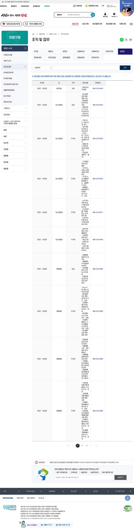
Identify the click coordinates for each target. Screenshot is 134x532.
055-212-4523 (98, 311)
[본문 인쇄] (131, 40)
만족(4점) (74, 472)
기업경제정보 (25, 6)
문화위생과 (37, 58)
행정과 (50, 51)
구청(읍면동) (51, 491)
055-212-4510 (98, 88)
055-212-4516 (98, 240)
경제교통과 (66, 58)
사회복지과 (80, 51)
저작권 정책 (20, 498)
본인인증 (105, 16)
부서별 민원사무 (8, 72)
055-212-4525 (98, 411)
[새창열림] (102, 6)
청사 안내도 (7, 96)
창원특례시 (3, 6)
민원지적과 (109, 51)
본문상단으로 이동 (127, 498)
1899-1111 (47, 525)
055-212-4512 (98, 105)
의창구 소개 (7, 61)
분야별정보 (36, 6)
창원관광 (79, 6)
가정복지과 (95, 51)
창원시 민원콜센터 (32, 525)
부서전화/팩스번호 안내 (11, 84)
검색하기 (93, 15)
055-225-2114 (64, 525)
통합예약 (14, 6)
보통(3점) (84, 472)
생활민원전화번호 (9, 90)
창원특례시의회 (93, 6)
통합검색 (59, 15)
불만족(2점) (94, 472)
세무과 (65, 51)
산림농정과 (80, 58)
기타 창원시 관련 (119, 491)
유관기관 (95, 491)
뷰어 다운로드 (31, 498)
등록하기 (120, 477)
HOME (33, 34)
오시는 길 (41, 498)
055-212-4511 (98, 212)
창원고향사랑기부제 (13, 24)
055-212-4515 (98, 179)
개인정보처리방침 (8, 498)
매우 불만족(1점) (107, 472)
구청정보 (47, 6)
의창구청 (42, 34)
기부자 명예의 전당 (35, 24)
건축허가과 (95, 58)
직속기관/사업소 (30, 491)
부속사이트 (74, 491)
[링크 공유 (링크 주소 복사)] (126, 40)
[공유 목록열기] (122, 40)
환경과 (122, 51)
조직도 (36, 51)
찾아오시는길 (8, 102)
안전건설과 (52, 58)
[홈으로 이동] (14, 15)
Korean (114, 16)
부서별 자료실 (8, 78)
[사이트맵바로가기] (131, 24)
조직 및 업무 (7, 67)
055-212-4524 (98, 359)
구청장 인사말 (8, 55)
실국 (5, 491)
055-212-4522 (98, 269)
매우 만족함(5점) (62, 472)
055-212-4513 (98, 139)
